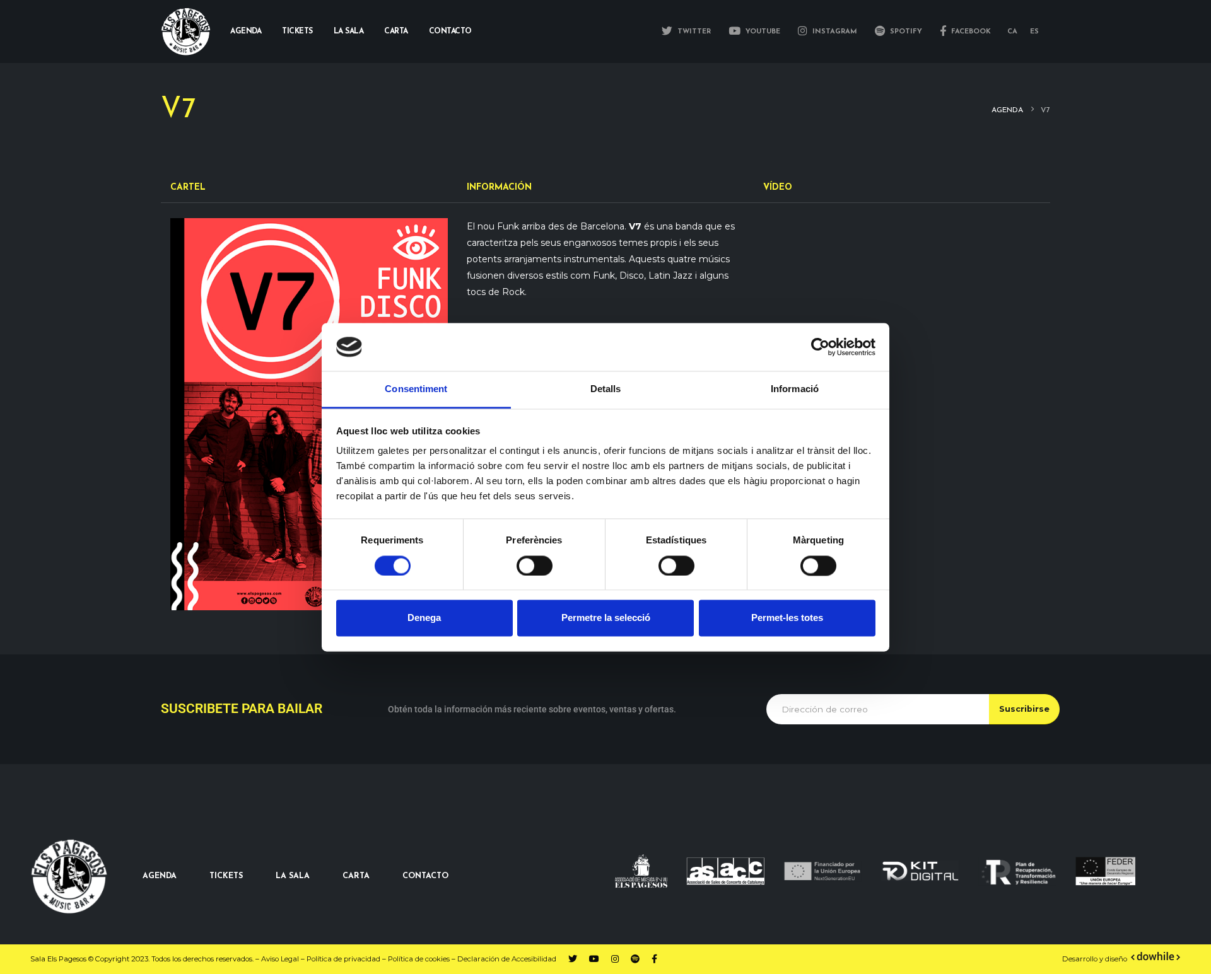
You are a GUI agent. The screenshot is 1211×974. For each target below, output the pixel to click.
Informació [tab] (795, 389)
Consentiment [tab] (416, 389)
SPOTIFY (904, 31)
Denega (424, 618)
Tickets (297, 31)
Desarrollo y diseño (1094, 958)
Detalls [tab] (605, 389)
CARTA (356, 876)
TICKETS (226, 876)
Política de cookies (419, 958)
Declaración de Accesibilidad (506, 958)
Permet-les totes (787, 618)
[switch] (535, 565)
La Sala (349, 31)
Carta (396, 31)
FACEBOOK (970, 31)
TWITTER (693, 31)
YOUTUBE (761, 31)
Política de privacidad (343, 958)
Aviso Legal (280, 958)
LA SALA (293, 876)
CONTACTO (425, 876)
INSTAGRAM (833, 31)
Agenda (245, 31)
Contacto (450, 31)
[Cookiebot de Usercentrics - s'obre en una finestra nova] (820, 346)
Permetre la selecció (605, 618)
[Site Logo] (186, 31)
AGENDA (160, 876)
